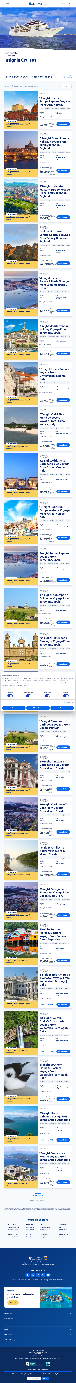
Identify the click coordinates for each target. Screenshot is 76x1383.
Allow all (62, 708)
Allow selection (38, 708)
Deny (13, 708)
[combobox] (67, 86)
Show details (66, 703)
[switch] (28, 695)
